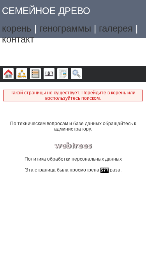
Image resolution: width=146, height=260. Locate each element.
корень (17, 28)
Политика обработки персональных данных (73, 159)
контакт (18, 39)
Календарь (49, 74)
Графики (21, 74)
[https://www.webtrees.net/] (73, 145)
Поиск (76, 74)
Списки (35, 74)
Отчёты (62, 74)
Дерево (8, 74)
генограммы (65, 28)
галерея (116, 28)
